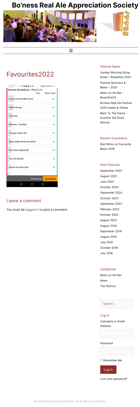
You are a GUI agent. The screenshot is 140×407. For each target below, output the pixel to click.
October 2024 (109, 187)
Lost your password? (113, 378)
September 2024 (111, 192)
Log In (108, 369)
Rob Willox (107, 144)
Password (106, 343)
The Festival (108, 286)
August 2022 (108, 220)
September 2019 (111, 231)
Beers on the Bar (111, 275)
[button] (71, 50)
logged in (32, 209)
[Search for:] (117, 304)
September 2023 (111, 203)
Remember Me (112, 360)
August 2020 (108, 225)
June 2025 (107, 181)
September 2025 (111, 170)
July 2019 (106, 242)
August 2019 (108, 236)
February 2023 (109, 209)
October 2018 (109, 247)
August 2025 (108, 176)
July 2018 (106, 253)
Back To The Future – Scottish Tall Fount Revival (113, 117)
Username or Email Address (112, 324)
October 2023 (109, 198)
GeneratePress (97, 401)
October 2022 (109, 214)
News (103, 280)
